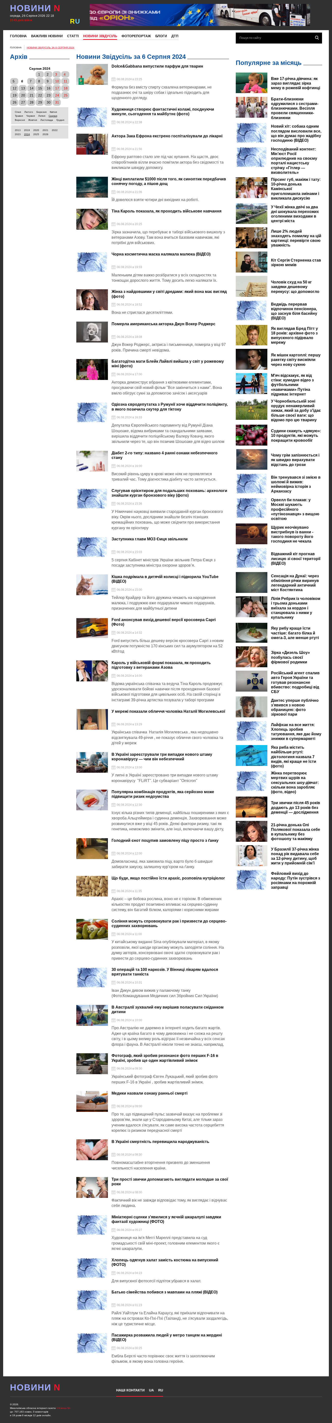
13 (23, 88)
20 (23, 95)
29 (40, 102)
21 (32, 95)
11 (65, 81)
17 (57, 88)
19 (15, 95)
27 (23, 102)
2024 (27, 134)
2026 (45, 134)
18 (66, 88)
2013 (18, 130)
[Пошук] (317, 38)
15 (40, 88)
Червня (30, 115)
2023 (18, 134)
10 (57, 81)
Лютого (28, 112)
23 (49, 95)
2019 (27, 130)
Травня (19, 115)
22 (40, 95)
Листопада (46, 120)
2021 (45, 130)
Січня (18, 112)
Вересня (20, 120)
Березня (41, 112)
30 (49, 102)
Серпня (53, 115)
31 (57, 102)
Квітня (53, 112)
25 (66, 95)
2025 (36, 134)
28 (32, 102)
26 (15, 102)
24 (57, 95)
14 (32, 88)
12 (15, 88)
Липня (41, 115)
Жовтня (32, 120)
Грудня (60, 120)
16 (49, 88)
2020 (36, 130)
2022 (55, 130)
